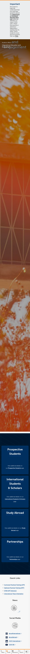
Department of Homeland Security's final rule (15, 17)
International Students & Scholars (15, 484)
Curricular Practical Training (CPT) (14, 585)
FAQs (16, 36)
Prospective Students (14, 468)
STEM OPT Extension (10, 591)
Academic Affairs (6, 42)
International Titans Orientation (13, 594)
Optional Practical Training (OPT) (14, 588)
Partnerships (15, 541)
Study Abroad (15, 512)
